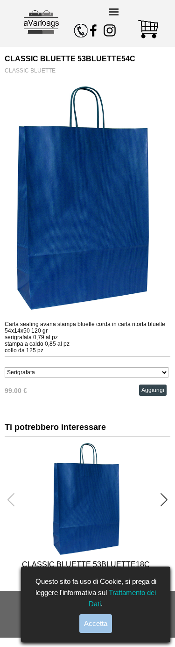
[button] (164, 499)
